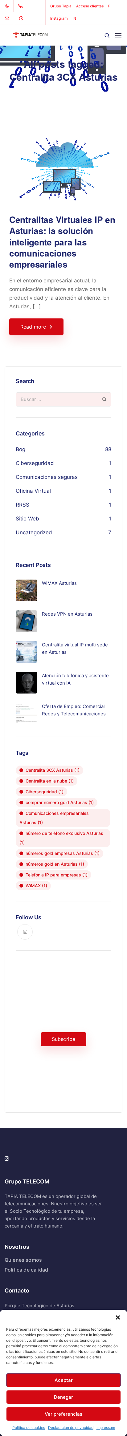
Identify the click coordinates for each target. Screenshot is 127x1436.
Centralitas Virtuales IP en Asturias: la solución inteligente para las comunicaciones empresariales (62, 242)
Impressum (105, 1427)
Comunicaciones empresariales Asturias (54, 818)
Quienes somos (23, 1260)
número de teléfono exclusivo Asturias (61, 838)
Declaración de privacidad (70, 1427)
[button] (118, 1317)
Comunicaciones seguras (47, 477)
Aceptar (64, 1380)
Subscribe (63, 1039)
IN (74, 18)
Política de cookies (28, 1427)
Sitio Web (27, 519)
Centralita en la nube (50, 780)
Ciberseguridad (35, 463)
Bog (20, 449)
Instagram (59, 18)
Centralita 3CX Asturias (53, 770)
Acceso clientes (90, 6)
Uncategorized (34, 532)
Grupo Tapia (61, 6)
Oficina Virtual (33, 491)
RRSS (22, 505)
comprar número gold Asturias (60, 802)
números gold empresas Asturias (63, 853)
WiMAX (36, 885)
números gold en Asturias (55, 864)
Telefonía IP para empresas (57, 874)
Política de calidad (26, 1270)
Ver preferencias (63, 1414)
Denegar (63, 1397)
